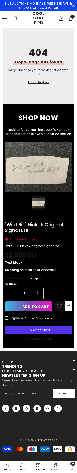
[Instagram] (16, 408)
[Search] (15, 18)
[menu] (4, 18)
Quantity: (11, 283)
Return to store (38, 82)
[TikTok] (37, 408)
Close (73, 5)
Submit (64, 393)
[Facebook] (5, 408)
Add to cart (35, 306)
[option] (38, 167)
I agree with (18, 318)
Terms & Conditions (39, 318)
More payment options (38, 338)
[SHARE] (68, 306)
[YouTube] (47, 408)
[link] (59, 306)
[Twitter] (58, 408)
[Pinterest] (26, 408)
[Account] (61, 18)
